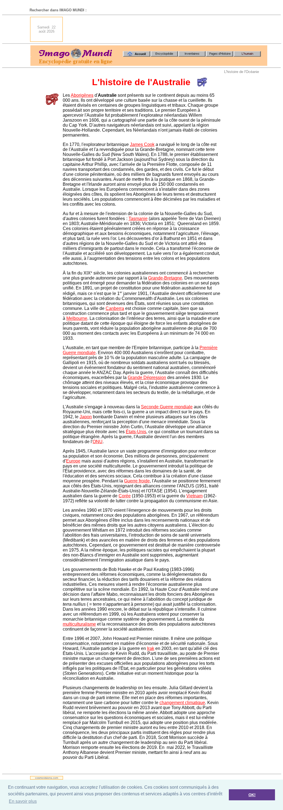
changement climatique (182, 702)
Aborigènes (82, 95)
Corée (125, 495)
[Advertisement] (166, 29)
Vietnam (194, 495)
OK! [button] (252, 795)
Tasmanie (138, 218)
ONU (98, 441)
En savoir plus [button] (23, 801)
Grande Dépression (147, 377)
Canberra (115, 308)
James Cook (142, 144)
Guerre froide (137, 481)
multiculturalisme (79, 624)
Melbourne (76, 318)
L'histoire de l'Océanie (241, 72)
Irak (150, 648)
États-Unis (136, 431)
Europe (73, 461)
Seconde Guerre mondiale (167, 406)
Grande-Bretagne (165, 278)
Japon (86, 416)
